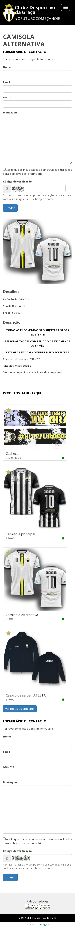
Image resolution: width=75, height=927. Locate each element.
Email (6, 82)
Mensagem (10, 112)
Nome (7, 67)
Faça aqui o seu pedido (17, 365)
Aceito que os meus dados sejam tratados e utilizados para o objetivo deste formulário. (37, 171)
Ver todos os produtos (19, 709)
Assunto (8, 97)
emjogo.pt (44, 924)
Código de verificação (17, 181)
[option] (37, 251)
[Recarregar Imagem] (7, 189)
